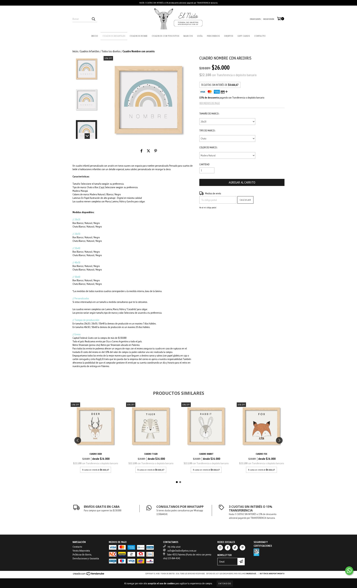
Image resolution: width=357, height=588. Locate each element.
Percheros (213, 36)
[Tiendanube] (89, 575)
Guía (200, 36)
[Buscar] (93, 18)
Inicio (94, 36)
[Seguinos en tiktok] (235, 547)
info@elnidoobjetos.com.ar (182, 550)
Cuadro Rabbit (206, 453)
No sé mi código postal (207, 207)
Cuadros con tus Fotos (165, 36)
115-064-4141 (174, 546)
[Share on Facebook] (141, 151)
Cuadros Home (138, 36)
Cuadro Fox (261, 453)
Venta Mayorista (81, 550)
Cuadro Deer (95, 453)
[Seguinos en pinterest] (242, 547)
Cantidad (204, 164)
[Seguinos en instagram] (220, 547)
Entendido (224, 583)
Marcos (188, 36)
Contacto (260, 36)
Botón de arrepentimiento (272, 573)
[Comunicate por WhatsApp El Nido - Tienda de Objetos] (349, 570)
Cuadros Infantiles (113, 36)
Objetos (228, 36)
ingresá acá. (251, 573)
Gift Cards (243, 36)
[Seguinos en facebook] (227, 547)
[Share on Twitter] (148, 151)
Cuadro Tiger (150, 453)
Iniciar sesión (268, 19)
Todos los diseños (111, 51)
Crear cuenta (255, 19)
